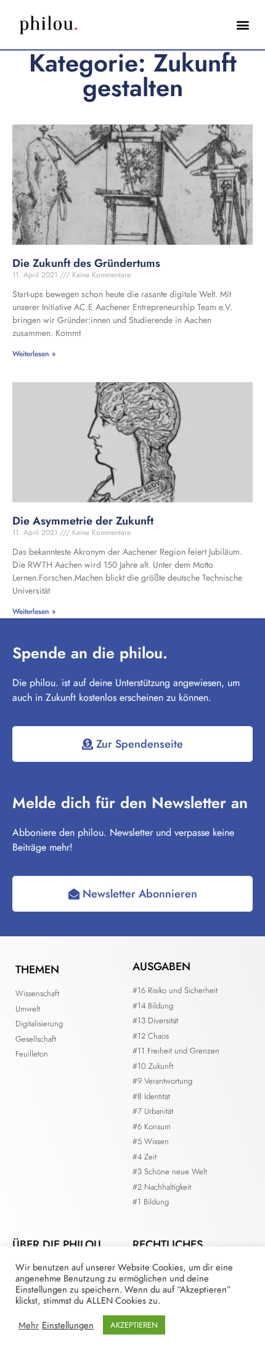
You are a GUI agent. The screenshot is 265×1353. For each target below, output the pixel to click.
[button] (242, 25)
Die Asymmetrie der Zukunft (82, 521)
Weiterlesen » (33, 353)
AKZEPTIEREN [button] (134, 1325)
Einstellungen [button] (68, 1325)
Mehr (28, 1325)
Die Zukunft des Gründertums (86, 263)
